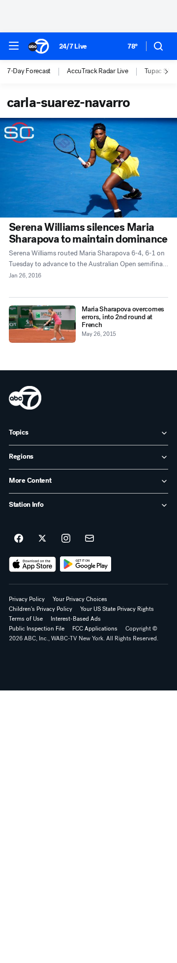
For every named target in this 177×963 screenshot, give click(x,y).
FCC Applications (95, 629)
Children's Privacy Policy (40, 609)
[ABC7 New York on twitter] (42, 539)
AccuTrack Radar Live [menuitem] (97, 71)
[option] (37, 72)
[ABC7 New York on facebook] (19, 539)
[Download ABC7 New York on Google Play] (86, 564)
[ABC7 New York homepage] (38, 46)
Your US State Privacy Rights (117, 609)
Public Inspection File (36, 629)
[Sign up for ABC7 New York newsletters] (89, 539)
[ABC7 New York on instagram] (66, 539)
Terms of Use (26, 619)
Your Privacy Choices (80, 599)
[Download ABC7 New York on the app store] (32, 564)
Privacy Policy (27, 599)
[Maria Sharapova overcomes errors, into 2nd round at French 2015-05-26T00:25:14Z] (42, 324)
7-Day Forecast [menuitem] (29, 71)
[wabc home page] (25, 398)
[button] (13, 45)
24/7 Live (73, 46)
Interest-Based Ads (76, 619)
